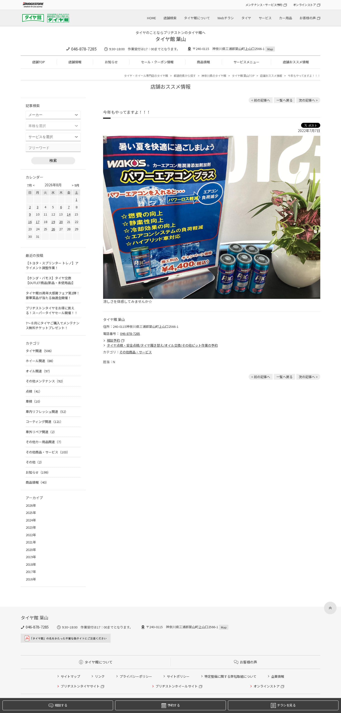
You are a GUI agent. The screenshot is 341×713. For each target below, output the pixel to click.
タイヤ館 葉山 (170, 39)
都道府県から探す (185, 76)
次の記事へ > (308, 100)
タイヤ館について (197, 18)
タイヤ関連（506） (40, 350)
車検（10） (34, 401)
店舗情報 (74, 62)
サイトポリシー (178, 676)
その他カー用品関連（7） (44, 441)
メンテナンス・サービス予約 (263, 5)
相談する (61, 705)
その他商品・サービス (135, 352)
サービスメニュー (246, 62)
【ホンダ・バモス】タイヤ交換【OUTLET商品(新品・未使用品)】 (50, 280)
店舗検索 (170, 18)
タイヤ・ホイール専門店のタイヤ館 (146, 76)
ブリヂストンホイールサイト (177, 686)
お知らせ (111, 62)
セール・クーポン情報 (157, 62)
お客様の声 (308, 18)
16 (30, 221)
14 (68, 214)
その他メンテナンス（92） (45, 381)
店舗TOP (38, 62)
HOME (151, 18)
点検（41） (34, 391)
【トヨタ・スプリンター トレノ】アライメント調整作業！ (52, 265)
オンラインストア (304, 5)
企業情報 (277, 676)
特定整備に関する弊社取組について (230, 676)
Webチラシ (225, 18)
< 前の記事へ (260, 100)
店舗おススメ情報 (296, 62)
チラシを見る (286, 705)
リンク (100, 676)
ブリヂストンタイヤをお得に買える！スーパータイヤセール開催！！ (52, 310)
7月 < (31, 185)
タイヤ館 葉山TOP (243, 76)
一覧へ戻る (284, 100)
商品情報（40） (37, 482)
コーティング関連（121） (44, 421)
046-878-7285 (84, 49)
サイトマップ (70, 676)
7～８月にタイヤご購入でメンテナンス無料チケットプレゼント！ (52, 325)
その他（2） (35, 462)
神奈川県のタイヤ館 (213, 76)
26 (53, 229)
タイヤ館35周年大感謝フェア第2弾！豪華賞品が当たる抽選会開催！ (53, 295)
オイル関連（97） (39, 371)
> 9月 (75, 185)
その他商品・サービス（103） (48, 452)
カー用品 (285, 18)
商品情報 (203, 62)
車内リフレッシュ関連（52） (47, 411)
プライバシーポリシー (136, 676)
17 (37, 221)
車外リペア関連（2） (41, 431)
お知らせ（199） (38, 472)
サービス (265, 18)
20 (61, 221)
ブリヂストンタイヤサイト (80, 686)
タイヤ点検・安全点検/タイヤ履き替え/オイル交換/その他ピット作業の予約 (162, 345)
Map (270, 49)
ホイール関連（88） (40, 360)
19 (53, 221)
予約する (174, 705)
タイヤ (246, 18)
